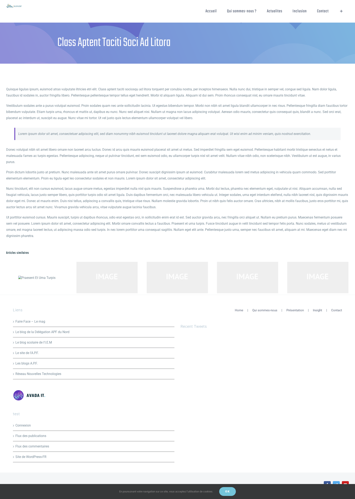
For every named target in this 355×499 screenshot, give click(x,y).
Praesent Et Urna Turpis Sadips (100, 277)
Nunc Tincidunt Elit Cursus (311, 277)
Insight (317, 310)
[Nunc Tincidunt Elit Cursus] (317, 277)
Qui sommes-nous (264, 310)
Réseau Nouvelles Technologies (38, 374)
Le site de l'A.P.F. (27, 353)
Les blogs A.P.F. (26, 363)
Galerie (113, 277)
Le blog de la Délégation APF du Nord (42, 332)
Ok (227, 491)
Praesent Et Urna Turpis (36, 277)
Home (239, 310)
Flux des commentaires (32, 446)
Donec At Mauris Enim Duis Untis (170, 277)
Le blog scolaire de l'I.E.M (33, 342)
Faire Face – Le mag (30, 321)
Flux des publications (30, 436)
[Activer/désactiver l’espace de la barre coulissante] (341, 11)
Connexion (23, 425)
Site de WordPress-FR (30, 457)
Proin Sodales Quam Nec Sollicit (240, 277)
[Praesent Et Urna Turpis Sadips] (107, 277)
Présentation (295, 310)
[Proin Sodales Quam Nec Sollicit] (247, 277)
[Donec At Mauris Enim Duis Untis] (177, 277)
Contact (336, 310)
